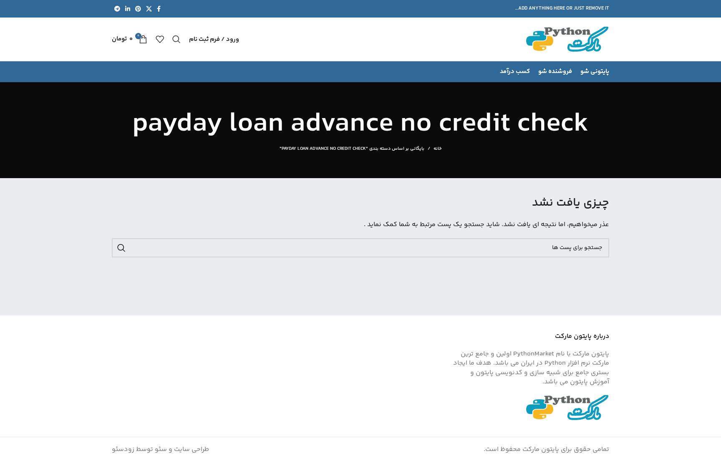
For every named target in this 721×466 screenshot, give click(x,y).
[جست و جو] (176, 39)
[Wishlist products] (159, 39)
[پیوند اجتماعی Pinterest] (138, 8)
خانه (437, 149)
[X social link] (149, 8)
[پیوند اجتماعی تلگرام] (117, 8)
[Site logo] (567, 39)
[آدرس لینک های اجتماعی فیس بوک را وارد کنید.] (158, 8)
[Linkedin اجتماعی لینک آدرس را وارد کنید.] (128, 8)
